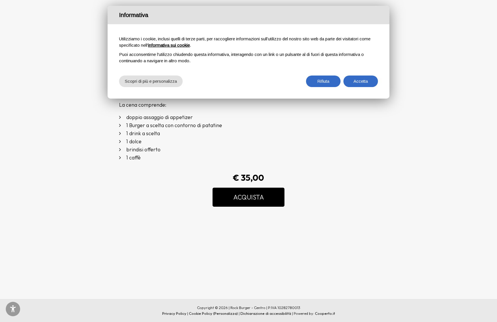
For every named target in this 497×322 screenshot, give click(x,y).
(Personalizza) (225, 313)
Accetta (360, 81)
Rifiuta (323, 81)
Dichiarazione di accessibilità (265, 313)
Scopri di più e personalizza (151, 81)
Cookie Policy (200, 313)
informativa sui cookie (169, 45)
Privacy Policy (174, 313)
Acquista (248, 197)
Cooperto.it (325, 313)
